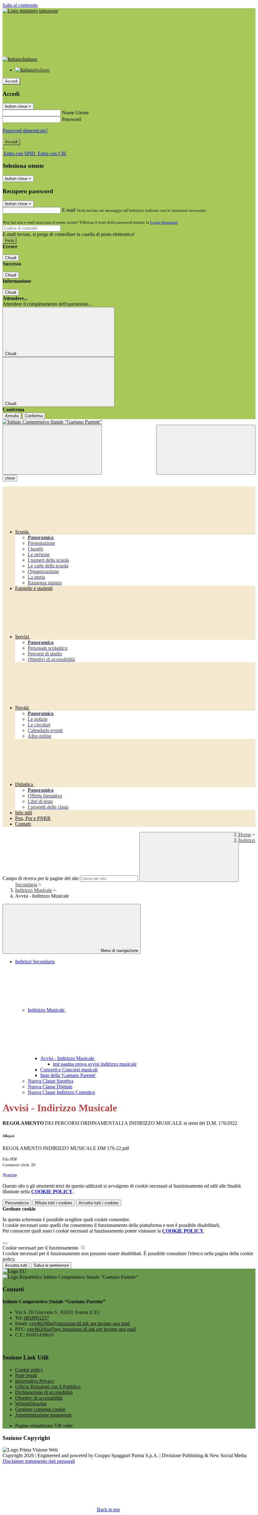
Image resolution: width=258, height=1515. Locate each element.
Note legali (26, 1375)
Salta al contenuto (20, 5)
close (10, 478)
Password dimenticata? (25, 130)
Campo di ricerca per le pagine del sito (41, 878)
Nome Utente (75, 112)
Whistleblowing (31, 1403)
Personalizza (17, 1203)
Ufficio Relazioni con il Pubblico (48, 1386)
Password (71, 119)
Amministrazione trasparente (43, 1415)
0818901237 (36, 1318)
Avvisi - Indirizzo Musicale (67, 1058)
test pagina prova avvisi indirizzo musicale (95, 1064)
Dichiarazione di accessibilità (44, 1392)
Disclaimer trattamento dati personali (39, 1461)
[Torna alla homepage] (129, 422)
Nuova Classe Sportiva (50, 1081)
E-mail (68, 210)
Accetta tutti (99, 1203)
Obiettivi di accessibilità (38, 1398)
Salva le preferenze (51, 1265)
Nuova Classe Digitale (50, 1086)
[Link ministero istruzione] (30, 11)
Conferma (33, 415)
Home (245, 834)
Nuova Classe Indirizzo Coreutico (61, 1092)
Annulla (12, 415)
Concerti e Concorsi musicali (69, 1069)
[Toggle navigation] (52, 450)
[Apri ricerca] (205, 450)
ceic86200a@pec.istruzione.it (81, 1329)
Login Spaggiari (164, 222)
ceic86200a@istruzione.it (79, 1323)
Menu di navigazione (118, 950)
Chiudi (10, 257)
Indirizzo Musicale (33, 890)
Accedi (11, 81)
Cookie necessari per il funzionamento (41, 1247)
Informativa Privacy (34, 1381)
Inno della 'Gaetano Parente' (68, 1075)
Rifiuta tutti (53, 1203)
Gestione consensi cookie (40, 1409)
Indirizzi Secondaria (35, 961)
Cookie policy (29, 1369)
